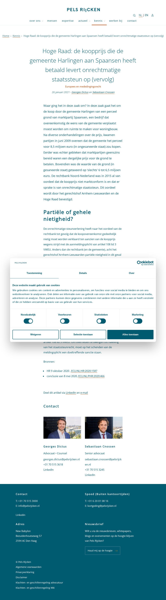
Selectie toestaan (83, 334)
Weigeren (35, 334)
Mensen (52, 20)
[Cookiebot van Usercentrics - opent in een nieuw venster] (139, 263)
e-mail (84, 392)
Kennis (98, 20)
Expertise (68, 20)
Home (5, 35)
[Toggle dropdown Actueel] (89, 21)
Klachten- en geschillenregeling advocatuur (39, 582)
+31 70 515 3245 (94, 469)
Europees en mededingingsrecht (83, 86)
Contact (131, 20)
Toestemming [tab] (34, 273)
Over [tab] (131, 273)
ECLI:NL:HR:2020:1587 (84, 371)
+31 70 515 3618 (53, 464)
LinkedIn (71, 392)
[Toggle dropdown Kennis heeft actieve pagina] (104, 21)
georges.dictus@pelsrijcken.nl (61, 459)
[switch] (64, 321)
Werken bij (115, 20)
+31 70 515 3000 (28, 501)
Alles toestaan (130, 334)
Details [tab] (83, 273)
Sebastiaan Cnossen (103, 92)
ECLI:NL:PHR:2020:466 (91, 376)
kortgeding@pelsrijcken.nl (102, 505)
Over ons (35, 20)
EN (146, 15)
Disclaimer (21, 577)
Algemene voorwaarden (29, 566)
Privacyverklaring (25, 572)
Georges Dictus (79, 92)
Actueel (83, 20)
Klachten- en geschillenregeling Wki (35, 587)
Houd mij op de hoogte (100, 550)
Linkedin (20, 514)
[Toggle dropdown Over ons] (42, 21)
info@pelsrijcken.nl (29, 505)
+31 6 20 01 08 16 (98, 501)
